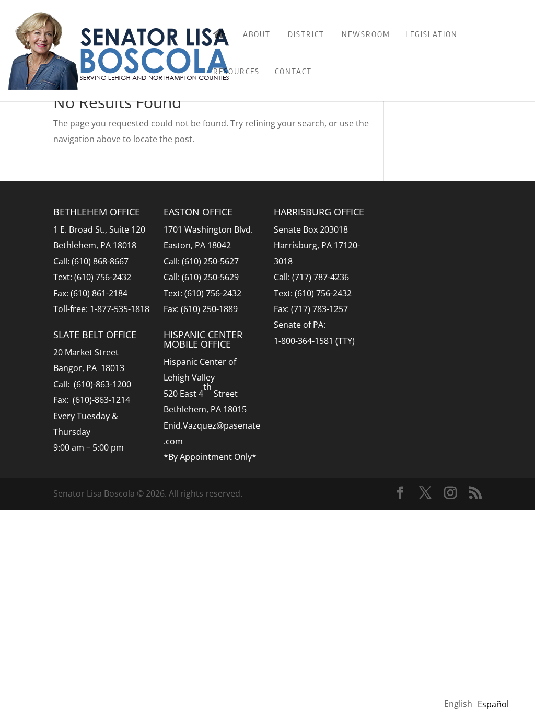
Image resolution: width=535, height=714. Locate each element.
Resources (236, 71)
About (257, 34)
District (306, 34)
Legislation (431, 34)
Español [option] (493, 704)
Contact (293, 71)
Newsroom (366, 34)
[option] (493, 704)
